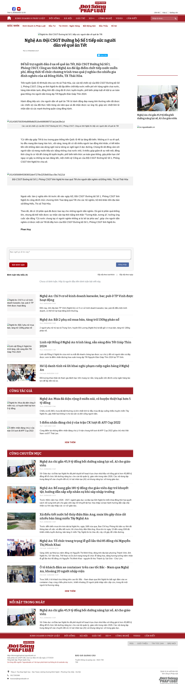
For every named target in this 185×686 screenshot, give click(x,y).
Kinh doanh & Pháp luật (30, 18)
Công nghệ (105, 18)
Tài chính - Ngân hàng (69, 26)
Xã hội (68, 18)
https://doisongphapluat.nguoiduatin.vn (21, 655)
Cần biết (132, 18)
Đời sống (54, 18)
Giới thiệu (142, 643)
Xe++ (92, 18)
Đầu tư (52, 26)
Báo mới (172, 643)
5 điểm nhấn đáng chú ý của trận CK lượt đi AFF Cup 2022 (80, 422)
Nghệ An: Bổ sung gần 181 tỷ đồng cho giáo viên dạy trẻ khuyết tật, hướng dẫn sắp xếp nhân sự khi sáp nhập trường (84, 490)
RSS (131, 643)
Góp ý (164, 13)
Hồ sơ (114, 26)
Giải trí (80, 18)
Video (119, 18)
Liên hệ (157, 13)
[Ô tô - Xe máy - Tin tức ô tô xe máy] (146, 127)
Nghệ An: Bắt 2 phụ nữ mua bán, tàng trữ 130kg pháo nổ (79, 319)
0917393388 (15, 675)
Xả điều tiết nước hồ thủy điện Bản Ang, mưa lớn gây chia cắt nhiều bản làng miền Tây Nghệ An (83, 516)
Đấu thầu (103, 26)
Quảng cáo (174, 13)
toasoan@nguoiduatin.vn (19, 679)
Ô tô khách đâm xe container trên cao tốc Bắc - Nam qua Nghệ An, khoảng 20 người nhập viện (84, 569)
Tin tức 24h (158, 643)
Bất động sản (89, 26)
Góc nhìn (13, 26)
